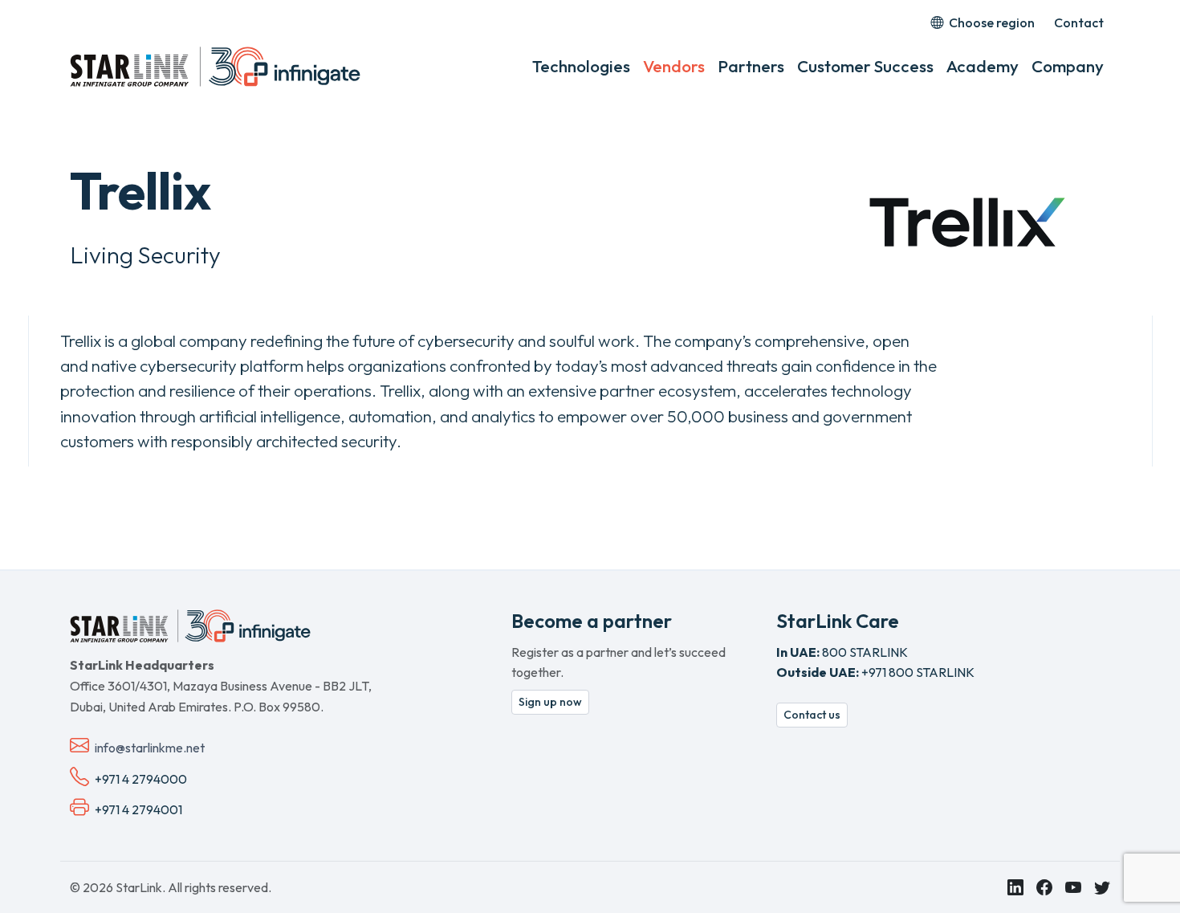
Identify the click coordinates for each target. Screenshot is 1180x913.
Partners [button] (751, 65)
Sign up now (550, 702)
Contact (1079, 22)
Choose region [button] (990, 22)
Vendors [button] (674, 65)
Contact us (811, 714)
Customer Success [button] (865, 65)
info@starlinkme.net (150, 748)
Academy (982, 65)
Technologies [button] (581, 65)
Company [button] (1067, 65)
